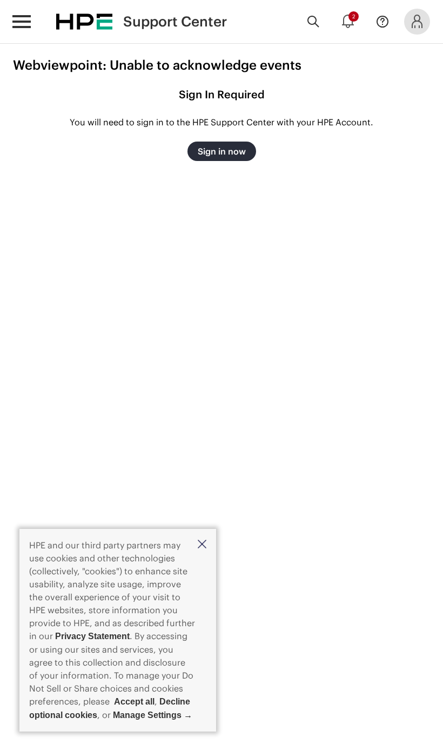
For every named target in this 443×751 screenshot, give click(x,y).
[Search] (313, 22)
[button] (202, 545)
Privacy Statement (92, 636)
